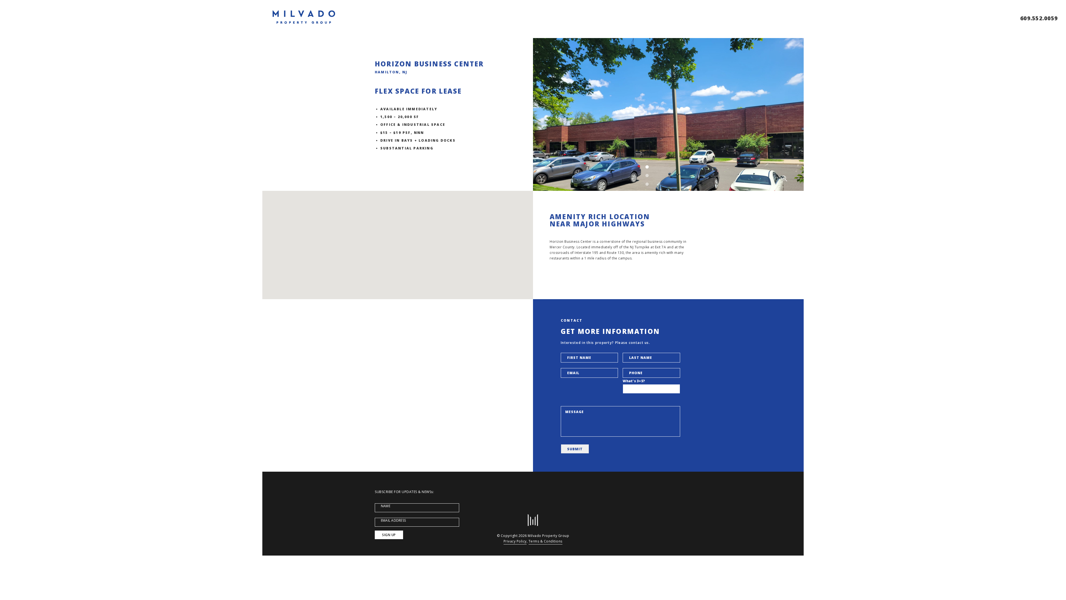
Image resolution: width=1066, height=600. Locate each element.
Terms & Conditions (545, 541)
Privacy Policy (515, 541)
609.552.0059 (1039, 18)
